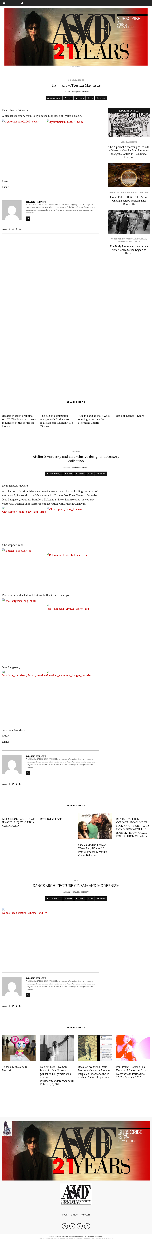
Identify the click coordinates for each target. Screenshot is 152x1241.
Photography (125, 242)
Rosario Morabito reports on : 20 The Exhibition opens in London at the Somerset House (19, 420)
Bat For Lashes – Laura (130, 415)
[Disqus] (50, 275)
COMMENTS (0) (55, 474)
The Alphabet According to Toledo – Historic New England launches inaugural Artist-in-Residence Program (128, 152)
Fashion (130, 239)
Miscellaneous (76, 80)
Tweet (136, 242)
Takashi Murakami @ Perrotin (14, 1068)
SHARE (69, 98)
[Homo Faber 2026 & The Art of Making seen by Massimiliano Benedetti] (129, 175)
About (74, 1215)
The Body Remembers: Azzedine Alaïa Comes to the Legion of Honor (129, 249)
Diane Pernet (82, 91)
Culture (144, 192)
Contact (85, 1215)
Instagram (140, 239)
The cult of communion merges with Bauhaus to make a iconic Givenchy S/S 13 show (56, 420)
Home (65, 1215)
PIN (91, 98)
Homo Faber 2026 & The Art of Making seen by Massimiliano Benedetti (129, 200)
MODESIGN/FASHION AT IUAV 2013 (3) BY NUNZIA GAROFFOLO (18, 822)
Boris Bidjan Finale (51, 819)
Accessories (118, 239)
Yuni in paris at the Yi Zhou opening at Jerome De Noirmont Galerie (94, 418)
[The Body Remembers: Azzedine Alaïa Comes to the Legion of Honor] (129, 222)
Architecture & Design (122, 192)
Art (136, 192)
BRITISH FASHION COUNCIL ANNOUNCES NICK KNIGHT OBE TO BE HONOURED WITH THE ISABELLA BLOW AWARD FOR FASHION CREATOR (132, 827)
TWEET (81, 98)
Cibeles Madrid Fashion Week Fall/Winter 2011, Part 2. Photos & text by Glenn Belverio (92, 850)
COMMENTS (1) (55, 98)
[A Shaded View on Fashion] (76, 37)
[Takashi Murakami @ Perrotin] (19, 1048)
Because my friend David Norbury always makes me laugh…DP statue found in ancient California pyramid (94, 1072)
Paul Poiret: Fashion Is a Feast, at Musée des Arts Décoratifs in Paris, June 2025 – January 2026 (131, 1072)
